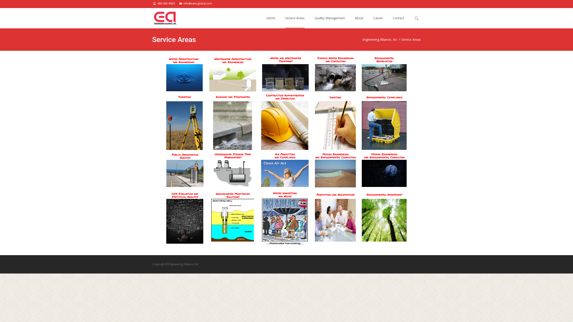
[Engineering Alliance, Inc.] (161, 17)
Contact (398, 18)
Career (378, 18)
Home (270, 18)
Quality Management (329, 18)
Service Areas (295, 18)
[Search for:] (417, 19)
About (359, 18)
